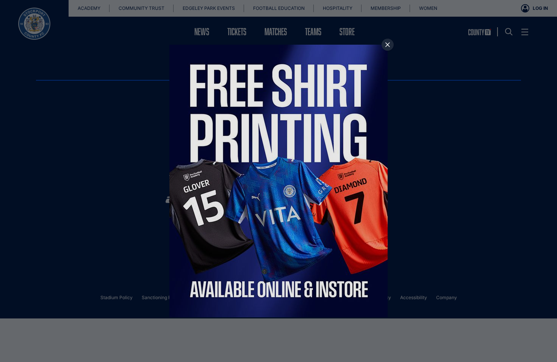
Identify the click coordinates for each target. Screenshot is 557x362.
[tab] (388, 45)
